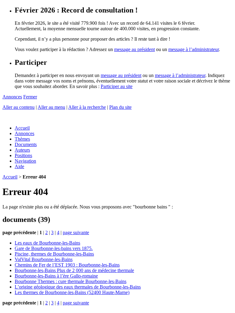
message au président (134, 49)
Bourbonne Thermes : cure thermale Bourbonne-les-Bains (70, 281)
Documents (26, 144)
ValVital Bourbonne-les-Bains (44, 259)
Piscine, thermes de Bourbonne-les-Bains (54, 253)
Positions (23, 155)
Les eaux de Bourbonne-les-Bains (47, 242)
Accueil (22, 128)
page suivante (76, 232)
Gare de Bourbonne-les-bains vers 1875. (54, 248)
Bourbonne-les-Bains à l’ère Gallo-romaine (56, 275)
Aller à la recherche (87, 107)
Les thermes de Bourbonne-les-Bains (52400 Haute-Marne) (72, 292)
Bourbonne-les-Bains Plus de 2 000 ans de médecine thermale (74, 270)
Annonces (12, 96)
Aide (19, 166)
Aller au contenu (18, 107)
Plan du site (120, 107)
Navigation (25, 161)
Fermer (30, 96)
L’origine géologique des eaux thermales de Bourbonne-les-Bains (78, 286)
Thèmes (22, 139)
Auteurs (22, 150)
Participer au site (116, 86)
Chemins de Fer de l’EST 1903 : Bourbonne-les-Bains (67, 264)
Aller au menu (51, 107)
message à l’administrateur (193, 49)
